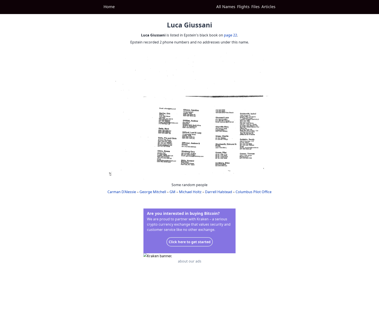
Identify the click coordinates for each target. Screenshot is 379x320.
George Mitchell (152, 191)
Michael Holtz (190, 191)
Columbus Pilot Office (254, 191)
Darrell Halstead (218, 191)
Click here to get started (190, 241)
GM (172, 191)
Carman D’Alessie (121, 191)
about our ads (189, 261)
